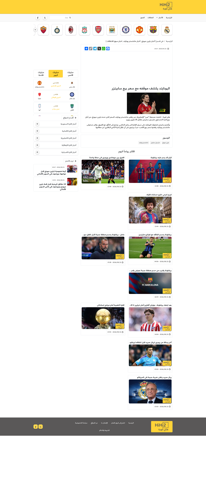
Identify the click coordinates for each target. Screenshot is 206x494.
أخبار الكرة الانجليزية (68, 138)
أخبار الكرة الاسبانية (68, 152)
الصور (142, 18)
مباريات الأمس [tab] (70, 73)
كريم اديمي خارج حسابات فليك (159, 195)
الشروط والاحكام (104, 430)
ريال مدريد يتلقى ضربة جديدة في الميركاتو (154, 377)
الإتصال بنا (104, 423)
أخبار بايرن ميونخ (148, 41)
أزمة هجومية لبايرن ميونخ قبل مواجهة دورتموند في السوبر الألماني (51, 172)
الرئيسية (169, 18)
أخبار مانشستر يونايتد (131, 41)
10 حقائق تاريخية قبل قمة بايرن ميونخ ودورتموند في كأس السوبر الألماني (52, 186)
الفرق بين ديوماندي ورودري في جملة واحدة (106, 157)
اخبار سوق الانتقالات (114, 41)
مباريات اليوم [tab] (56, 73)
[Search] (70, 17)
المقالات (151, 18)
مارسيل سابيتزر (155, 142)
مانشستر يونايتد (143, 142)
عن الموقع (94, 423)
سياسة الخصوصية (81, 423)
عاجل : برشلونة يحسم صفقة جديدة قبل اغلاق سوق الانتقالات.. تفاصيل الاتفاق (103, 234)
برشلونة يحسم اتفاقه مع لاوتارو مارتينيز (155, 234)
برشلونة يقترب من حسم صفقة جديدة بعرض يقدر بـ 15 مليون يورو (150, 270)
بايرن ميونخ (165, 142)
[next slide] (35, 30)
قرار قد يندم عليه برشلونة (161, 157)
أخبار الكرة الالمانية (69, 131)
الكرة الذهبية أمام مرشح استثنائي (110, 305)
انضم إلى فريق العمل (118, 423)
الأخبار (161, 18)
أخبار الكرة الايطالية (69, 145)
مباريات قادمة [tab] (41, 73)
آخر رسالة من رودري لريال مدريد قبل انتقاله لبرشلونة (150, 342)
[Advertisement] (72, 6)
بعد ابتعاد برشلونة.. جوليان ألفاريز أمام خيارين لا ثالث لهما (150, 305)
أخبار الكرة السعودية (68, 124)
